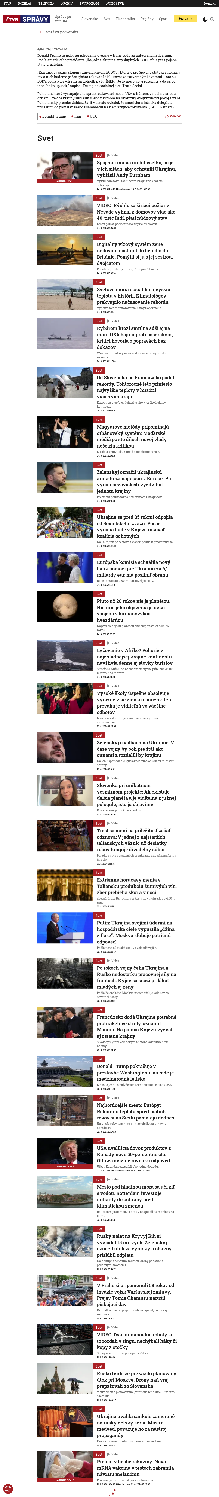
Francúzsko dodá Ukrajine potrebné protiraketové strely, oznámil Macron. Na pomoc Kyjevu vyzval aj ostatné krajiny (136, 1026)
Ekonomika (125, 18)
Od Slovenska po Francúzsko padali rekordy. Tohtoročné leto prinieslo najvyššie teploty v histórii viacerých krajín (136, 387)
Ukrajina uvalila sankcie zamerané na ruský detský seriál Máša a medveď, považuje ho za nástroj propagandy (136, 1425)
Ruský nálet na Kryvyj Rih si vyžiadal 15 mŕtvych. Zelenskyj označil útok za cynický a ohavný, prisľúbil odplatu (134, 1245)
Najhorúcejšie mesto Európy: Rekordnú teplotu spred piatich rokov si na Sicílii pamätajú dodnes (135, 1111)
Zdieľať (175, 116)
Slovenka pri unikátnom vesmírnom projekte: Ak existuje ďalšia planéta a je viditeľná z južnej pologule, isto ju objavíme (136, 794)
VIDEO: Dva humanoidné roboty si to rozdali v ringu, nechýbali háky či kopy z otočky (137, 1340)
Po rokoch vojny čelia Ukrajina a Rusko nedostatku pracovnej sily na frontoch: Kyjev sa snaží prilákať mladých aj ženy (136, 977)
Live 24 (182, 19)
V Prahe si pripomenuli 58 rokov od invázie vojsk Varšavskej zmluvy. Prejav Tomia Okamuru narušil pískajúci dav (135, 1294)
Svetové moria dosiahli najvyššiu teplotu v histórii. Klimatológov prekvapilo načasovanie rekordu (133, 295)
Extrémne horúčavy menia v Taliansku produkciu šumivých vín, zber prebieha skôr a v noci (137, 886)
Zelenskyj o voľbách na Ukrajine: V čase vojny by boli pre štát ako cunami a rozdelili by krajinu (135, 748)
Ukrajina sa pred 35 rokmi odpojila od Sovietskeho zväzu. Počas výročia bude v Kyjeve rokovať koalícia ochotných (135, 526)
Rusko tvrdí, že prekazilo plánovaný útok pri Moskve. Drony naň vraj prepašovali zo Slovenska (136, 1379)
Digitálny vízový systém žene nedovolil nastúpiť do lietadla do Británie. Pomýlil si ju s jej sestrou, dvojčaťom (135, 253)
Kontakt (210, 3)
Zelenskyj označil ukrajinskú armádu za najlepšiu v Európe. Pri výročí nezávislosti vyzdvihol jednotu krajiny (134, 481)
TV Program (89, 3)
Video (115, 155)
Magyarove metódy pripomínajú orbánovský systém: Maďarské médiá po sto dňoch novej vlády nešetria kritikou (133, 436)
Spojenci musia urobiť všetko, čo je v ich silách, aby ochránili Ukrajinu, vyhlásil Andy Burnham (136, 168)
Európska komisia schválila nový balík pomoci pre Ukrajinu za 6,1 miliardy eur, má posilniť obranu (133, 568)
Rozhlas (25, 3)
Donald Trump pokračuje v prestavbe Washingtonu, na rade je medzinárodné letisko (135, 1072)
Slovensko (89, 18)
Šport (163, 18)
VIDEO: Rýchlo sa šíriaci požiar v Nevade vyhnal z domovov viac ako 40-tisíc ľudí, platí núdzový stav (136, 211)
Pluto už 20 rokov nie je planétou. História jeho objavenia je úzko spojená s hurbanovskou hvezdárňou (133, 610)
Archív (67, 3)
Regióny (147, 18)
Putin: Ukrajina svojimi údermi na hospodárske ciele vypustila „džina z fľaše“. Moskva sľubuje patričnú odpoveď (136, 932)
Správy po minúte (63, 18)
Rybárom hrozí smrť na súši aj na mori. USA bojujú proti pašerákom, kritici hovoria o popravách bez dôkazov (135, 337)
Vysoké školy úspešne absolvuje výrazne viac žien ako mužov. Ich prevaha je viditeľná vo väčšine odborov (134, 702)
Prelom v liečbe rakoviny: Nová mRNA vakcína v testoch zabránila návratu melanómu (135, 1467)
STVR (7, 3)
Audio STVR (115, 3)
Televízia (46, 3)
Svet (107, 18)
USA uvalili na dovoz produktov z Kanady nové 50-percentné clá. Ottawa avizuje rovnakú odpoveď (134, 1154)
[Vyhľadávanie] (212, 19)
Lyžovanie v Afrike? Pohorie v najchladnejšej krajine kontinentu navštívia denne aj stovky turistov (135, 656)
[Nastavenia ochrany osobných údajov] (8, 1489)
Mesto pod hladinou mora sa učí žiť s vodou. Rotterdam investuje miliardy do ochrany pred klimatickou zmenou (136, 1196)
